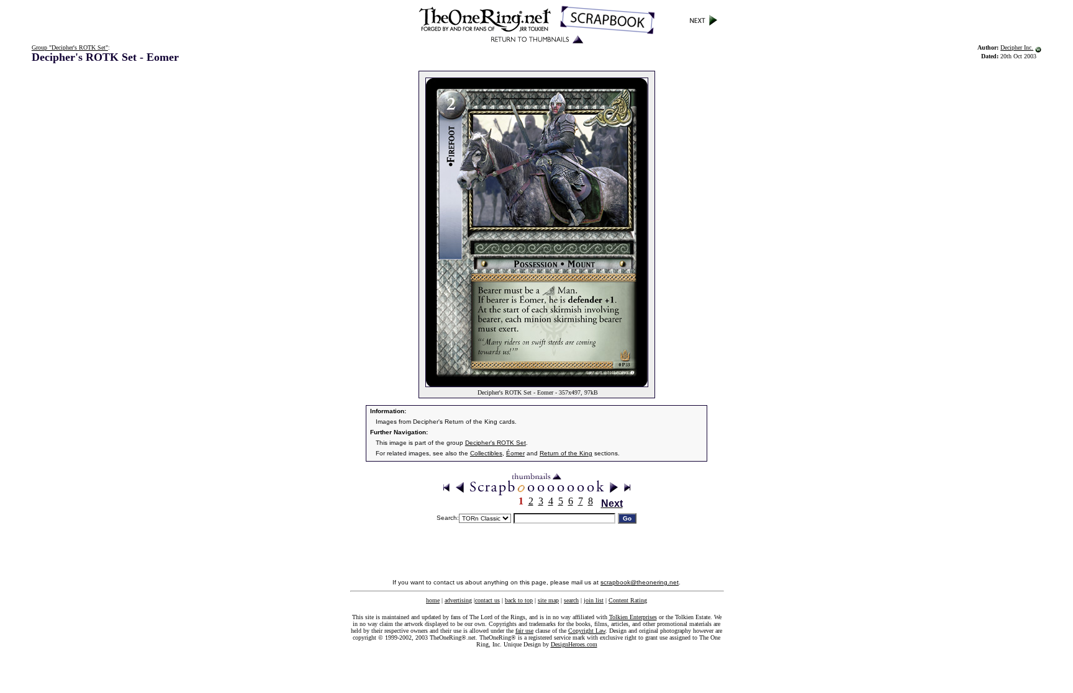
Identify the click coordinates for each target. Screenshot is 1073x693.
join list (594, 600)
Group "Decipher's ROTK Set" (70, 47)
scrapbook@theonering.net (639, 582)
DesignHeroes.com (574, 644)
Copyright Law (586, 630)
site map (548, 600)
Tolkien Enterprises (633, 617)
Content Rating (628, 600)
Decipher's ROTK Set (495, 442)
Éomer (515, 453)
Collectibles (486, 453)
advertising (458, 600)
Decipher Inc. (1016, 47)
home (433, 600)
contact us (487, 600)
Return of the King (566, 453)
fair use (524, 630)
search (571, 600)
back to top (519, 600)
